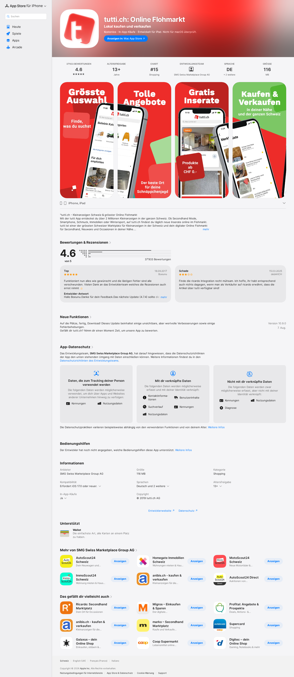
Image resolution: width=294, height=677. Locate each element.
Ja (61, 498)
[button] (26, 27)
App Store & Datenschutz (120, 673)
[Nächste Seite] (290, 140)
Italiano (115, 661)
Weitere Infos (216, 427)
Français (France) (98, 661)
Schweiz (64, 661)
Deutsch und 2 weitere (151, 486)
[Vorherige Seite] (56, 140)
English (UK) (79, 661)
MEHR (164, 297)
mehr (206, 229)
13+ (215, 486)
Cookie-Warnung (145, 673)
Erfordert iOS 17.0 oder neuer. (78, 486)
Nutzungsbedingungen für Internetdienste (81, 673)
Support (162, 673)
